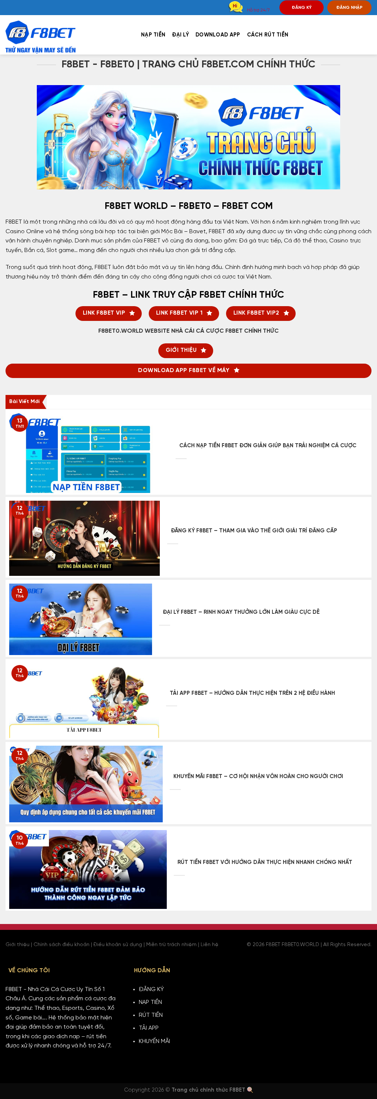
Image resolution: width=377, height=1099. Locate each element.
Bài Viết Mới (24, 402)
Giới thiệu (17, 945)
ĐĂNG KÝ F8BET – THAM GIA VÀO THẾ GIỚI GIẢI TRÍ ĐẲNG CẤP (254, 531)
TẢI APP (149, 1028)
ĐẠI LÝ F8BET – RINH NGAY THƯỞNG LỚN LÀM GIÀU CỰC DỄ (241, 612)
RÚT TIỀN (151, 1015)
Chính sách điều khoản (61, 945)
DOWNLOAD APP (217, 35)
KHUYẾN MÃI (154, 1041)
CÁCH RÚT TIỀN (268, 35)
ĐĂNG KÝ (301, 7)
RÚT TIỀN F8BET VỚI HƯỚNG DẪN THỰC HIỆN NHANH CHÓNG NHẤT (264, 862)
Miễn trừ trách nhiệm (171, 945)
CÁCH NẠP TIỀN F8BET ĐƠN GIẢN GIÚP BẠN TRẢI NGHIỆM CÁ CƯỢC (267, 446)
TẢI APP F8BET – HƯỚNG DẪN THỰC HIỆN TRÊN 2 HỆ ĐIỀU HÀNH (252, 693)
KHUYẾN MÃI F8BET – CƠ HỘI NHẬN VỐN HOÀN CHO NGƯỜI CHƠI (258, 777)
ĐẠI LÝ (180, 35)
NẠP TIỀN (153, 35)
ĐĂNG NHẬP (349, 7)
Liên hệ (209, 945)
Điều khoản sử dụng (118, 945)
